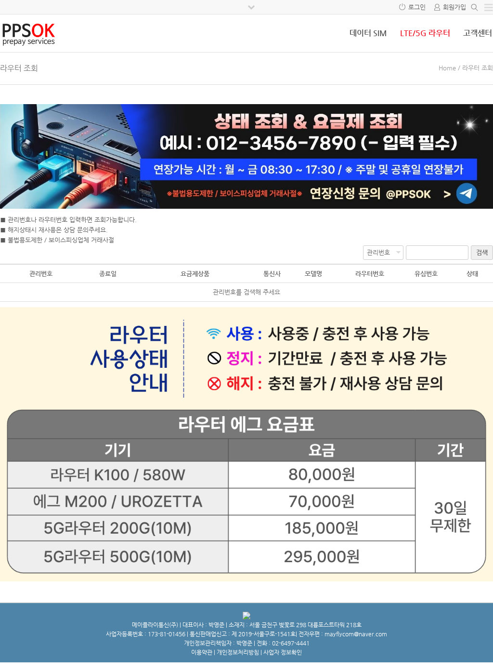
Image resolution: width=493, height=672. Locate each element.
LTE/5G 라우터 (425, 33)
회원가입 (454, 7)
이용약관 (201, 652)
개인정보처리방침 (238, 652)
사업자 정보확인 (282, 652)
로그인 (417, 7)
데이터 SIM (368, 33)
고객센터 (477, 33)
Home (447, 67)
